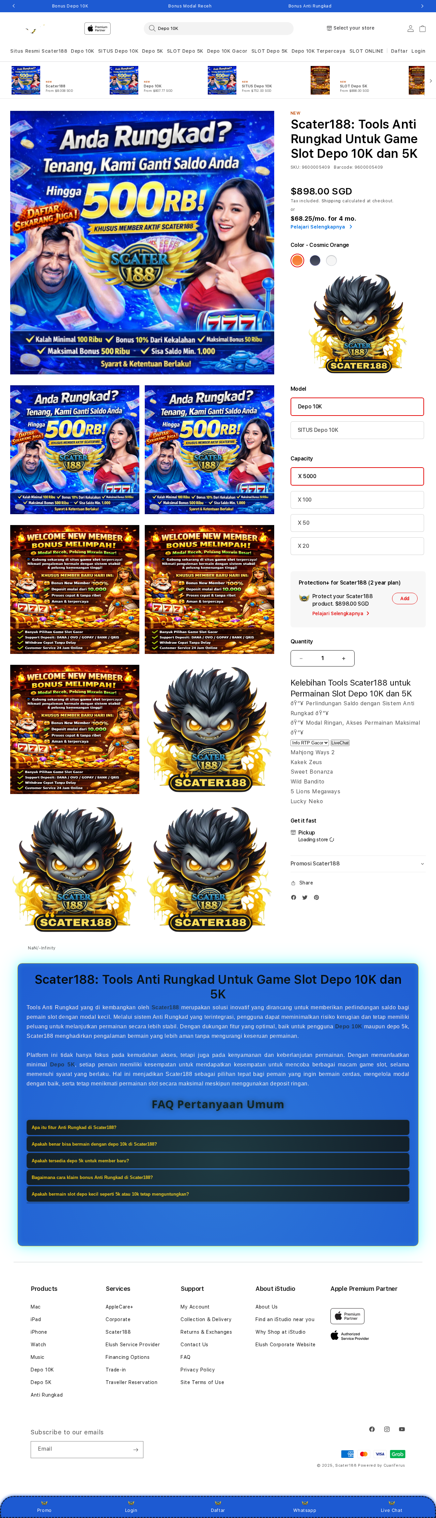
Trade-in (116, 1369)
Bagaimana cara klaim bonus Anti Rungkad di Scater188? (92, 1177)
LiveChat (340, 742)
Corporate (118, 1319)
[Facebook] (295, 899)
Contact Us (194, 1344)
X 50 (304, 523)
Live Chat (391, 1510)
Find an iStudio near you (284, 1319)
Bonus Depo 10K (70, 6)
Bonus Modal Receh (190, 6)
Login (131, 1510)
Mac (36, 1307)
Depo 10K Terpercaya (319, 51)
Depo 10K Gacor (227, 51)
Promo (44, 1510)
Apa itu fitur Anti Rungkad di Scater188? (74, 1127)
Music (38, 1357)
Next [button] (422, 6)
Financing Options (128, 1357)
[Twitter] (306, 899)
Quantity (302, 641)
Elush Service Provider (133, 1344)
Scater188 (118, 1332)
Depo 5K (152, 51)
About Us (266, 1307)
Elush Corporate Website (285, 1344)
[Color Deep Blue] (315, 260)
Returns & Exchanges (206, 1332)
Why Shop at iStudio (280, 1332)
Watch (38, 1344)
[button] (38, 51)
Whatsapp (304, 1510)
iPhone (39, 1332)
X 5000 (307, 476)
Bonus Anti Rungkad (310, 6)
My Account (195, 1307)
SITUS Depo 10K (118, 51)
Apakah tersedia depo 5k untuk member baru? (80, 1160)
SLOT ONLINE (366, 51)
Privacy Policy (198, 1369)
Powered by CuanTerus (381, 1465)
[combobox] (219, 28)
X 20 (303, 546)
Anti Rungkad (47, 1395)
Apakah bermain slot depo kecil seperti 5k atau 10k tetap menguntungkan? (110, 1194)
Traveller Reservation (132, 1382)
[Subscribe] (135, 1449)
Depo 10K (82, 51)
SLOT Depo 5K (185, 51)
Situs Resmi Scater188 (38, 51)
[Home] (34, 28)
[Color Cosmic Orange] (297, 260)
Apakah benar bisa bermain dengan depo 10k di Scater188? (94, 1144)
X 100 (305, 499)
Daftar (218, 1510)
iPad (36, 1319)
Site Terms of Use (202, 1382)
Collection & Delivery (206, 1319)
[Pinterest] (318, 899)
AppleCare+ (120, 1307)
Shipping (331, 201)
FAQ (186, 1357)
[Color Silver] (331, 260)
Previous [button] (13, 6)
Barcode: (343, 167)
